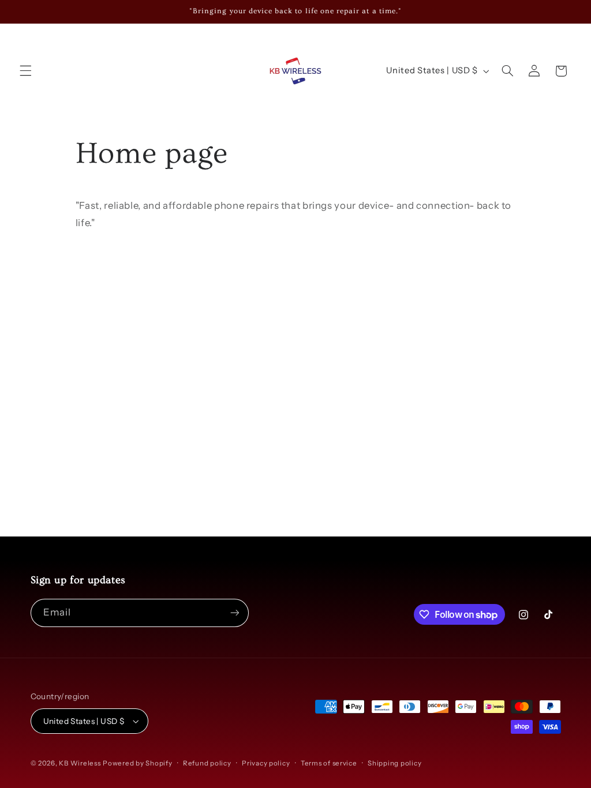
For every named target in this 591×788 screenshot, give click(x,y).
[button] (25, 71)
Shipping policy (394, 763)
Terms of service (329, 763)
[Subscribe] (234, 613)
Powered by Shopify (137, 763)
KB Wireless (79, 763)
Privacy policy (266, 763)
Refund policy (207, 763)
